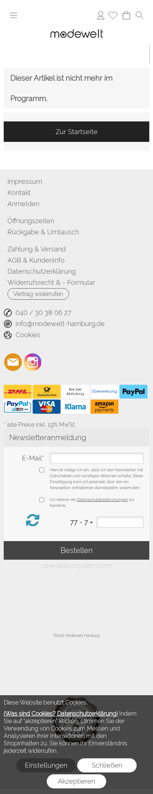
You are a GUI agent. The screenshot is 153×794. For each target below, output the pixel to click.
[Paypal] (133, 392)
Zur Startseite (77, 132)
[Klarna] (75, 407)
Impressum (24, 181)
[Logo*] (76, 28)
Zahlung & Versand (36, 249)
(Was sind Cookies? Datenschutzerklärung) (61, 713)
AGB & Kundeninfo (36, 260)
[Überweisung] (104, 392)
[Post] (47, 392)
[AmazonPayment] (104, 407)
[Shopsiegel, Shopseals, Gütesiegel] (77, 691)
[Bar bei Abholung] (75, 392)
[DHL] (18, 392)
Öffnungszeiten (30, 221)
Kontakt (19, 192)
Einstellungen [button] (46, 765)
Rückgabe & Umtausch (43, 232)
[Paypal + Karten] (18, 407)
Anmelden (100, 15)
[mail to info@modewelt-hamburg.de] (13, 362)
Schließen (107, 765)
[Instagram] (32, 362)
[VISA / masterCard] (47, 407)
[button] (13, 15)
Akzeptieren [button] (76, 781)
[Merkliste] (113, 15)
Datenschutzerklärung (41, 271)
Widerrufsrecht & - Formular (51, 282)
